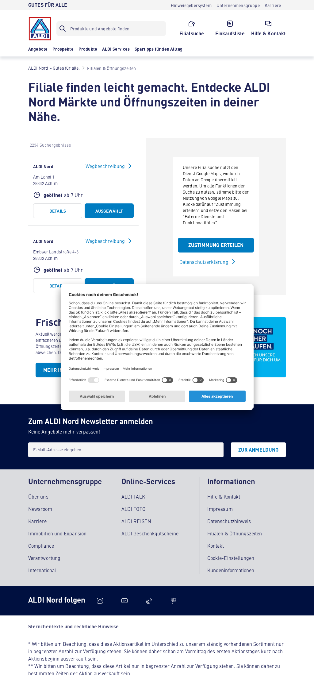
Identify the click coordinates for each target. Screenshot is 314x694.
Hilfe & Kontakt (223, 496)
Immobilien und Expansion (57, 533)
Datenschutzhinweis (229, 521)
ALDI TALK (133, 496)
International (42, 570)
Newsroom (40, 508)
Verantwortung (44, 557)
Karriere (37, 521)
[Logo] (40, 28)
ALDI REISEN (136, 521)
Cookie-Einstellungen (231, 557)
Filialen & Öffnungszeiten (234, 533)
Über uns (38, 496)
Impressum (220, 508)
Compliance (41, 545)
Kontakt (215, 545)
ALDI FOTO (133, 508)
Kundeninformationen (231, 570)
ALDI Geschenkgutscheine (149, 533)
